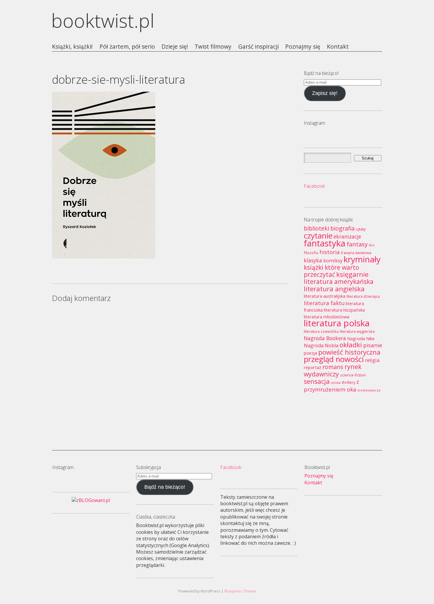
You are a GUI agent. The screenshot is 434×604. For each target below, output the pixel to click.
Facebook (314, 186)
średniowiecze (369, 390)
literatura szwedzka (321, 331)
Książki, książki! (72, 46)
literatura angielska (334, 288)
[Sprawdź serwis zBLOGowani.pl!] (91, 500)
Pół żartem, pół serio (127, 46)
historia (329, 252)
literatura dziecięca (363, 296)
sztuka (336, 383)
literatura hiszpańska (344, 310)
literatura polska (337, 323)
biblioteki (316, 228)
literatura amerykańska (338, 281)
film (372, 245)
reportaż (312, 367)
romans (332, 367)
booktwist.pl (102, 20)
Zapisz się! (324, 93)
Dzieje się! (174, 46)
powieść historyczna (349, 352)
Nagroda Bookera (325, 338)
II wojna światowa (356, 252)
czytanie (318, 235)
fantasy (357, 244)
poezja (310, 353)
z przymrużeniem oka (331, 385)
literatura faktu (324, 303)
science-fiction (353, 375)
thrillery (348, 382)
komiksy (332, 260)
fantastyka (324, 243)
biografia (342, 228)
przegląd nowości (334, 359)
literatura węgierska (357, 331)
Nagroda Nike (361, 338)
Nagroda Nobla (321, 345)
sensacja (317, 381)
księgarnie (352, 274)
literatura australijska (324, 296)
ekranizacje (347, 236)
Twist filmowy (213, 46)
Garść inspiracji (258, 46)
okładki (351, 344)
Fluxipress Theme (240, 591)
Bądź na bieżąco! (164, 487)
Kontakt (338, 46)
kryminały (362, 259)
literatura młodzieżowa (326, 317)
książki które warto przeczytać (331, 271)
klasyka (313, 260)
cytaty (361, 229)
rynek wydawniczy (332, 370)
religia (372, 360)
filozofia (311, 252)
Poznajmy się (302, 46)
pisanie (372, 345)
